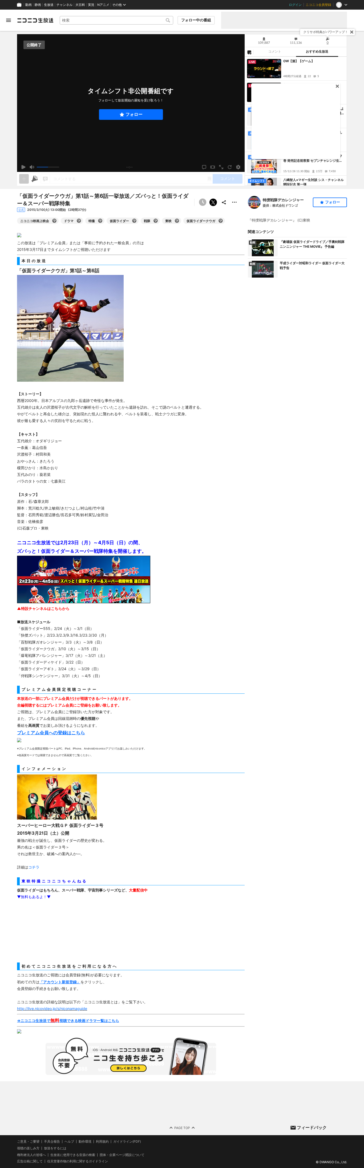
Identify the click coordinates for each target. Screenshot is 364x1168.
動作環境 (85, 1141)
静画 (38, 4)
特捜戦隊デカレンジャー (283, 200)
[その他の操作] (234, 202)
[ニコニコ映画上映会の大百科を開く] (54, 221)
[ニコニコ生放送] (35, 20)
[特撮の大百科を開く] (100, 221)
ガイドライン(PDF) (127, 1141)
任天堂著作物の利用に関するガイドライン (77, 1161)
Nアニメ (103, 4)
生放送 (49, 4)
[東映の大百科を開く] (177, 221)
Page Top (182, 1128)
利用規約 (102, 1141)
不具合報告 (52, 1141)
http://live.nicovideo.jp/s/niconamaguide (52, 1008)
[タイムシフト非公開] (202, 202)
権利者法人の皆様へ (31, 1155)
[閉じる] (352, 32)
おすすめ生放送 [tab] (317, 51)
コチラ (33, 867)
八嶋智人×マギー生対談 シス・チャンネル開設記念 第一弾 (313, 182)
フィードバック (312, 1127)
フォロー (134, 114)
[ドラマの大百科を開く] (79, 221)
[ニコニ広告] (34, 179)
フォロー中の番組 (196, 20)
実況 (91, 4)
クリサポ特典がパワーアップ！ (325, 32)
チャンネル (64, 4)
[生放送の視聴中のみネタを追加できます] (24, 179)
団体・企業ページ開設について (122, 1155)
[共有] (224, 202)
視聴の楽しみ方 (28, 1148)
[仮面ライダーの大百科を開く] (134, 221)
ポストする (213, 202)
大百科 (80, 4)
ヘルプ (69, 1141)
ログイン (295, 4)
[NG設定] (249, 52)
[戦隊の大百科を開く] (155, 221)
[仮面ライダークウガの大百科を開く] (221, 221)
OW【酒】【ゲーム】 (298, 61)
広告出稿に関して (30, 1161)
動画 (28, 4)
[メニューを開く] (8, 20)
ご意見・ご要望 (28, 1141)
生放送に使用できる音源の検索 (72, 1155)
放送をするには (55, 1148)
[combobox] (116, 20)
